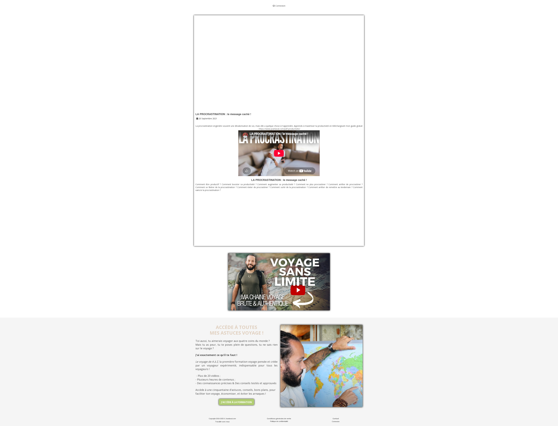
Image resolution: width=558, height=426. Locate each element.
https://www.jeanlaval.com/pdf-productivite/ (279, 128)
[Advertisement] (279, 42)
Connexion (280, 5)
